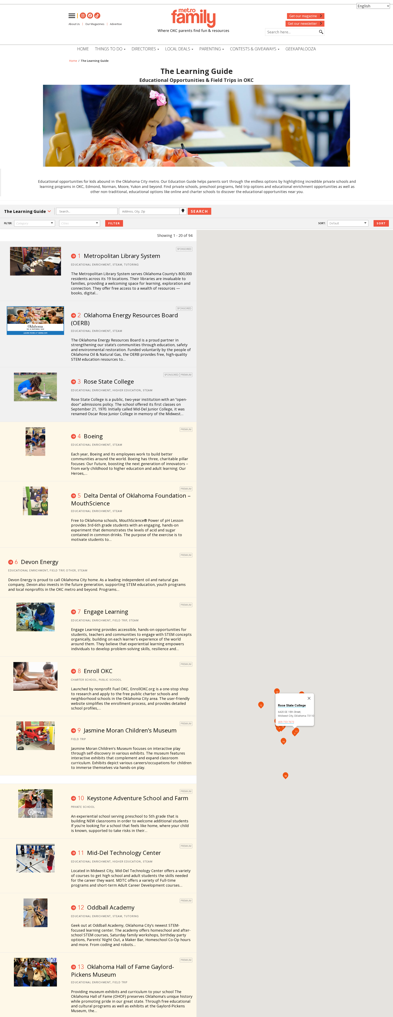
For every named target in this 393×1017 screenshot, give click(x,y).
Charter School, (84, 680)
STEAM (117, 331)
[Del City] (79, 234)
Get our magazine (303, 16)
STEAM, (118, 265)
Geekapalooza (301, 49)
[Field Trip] (34, 234)
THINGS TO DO (109, 49)
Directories (144, 49)
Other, (71, 571)
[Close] (309, 698)
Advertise (116, 24)
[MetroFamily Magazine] (193, 18)
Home (83, 49)
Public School (110, 680)
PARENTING (210, 49)
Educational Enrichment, (91, 265)
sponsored (184, 249)
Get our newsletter (303, 23)
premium (186, 374)
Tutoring (131, 265)
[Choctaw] (79, 230)
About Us (74, 24)
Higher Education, (127, 390)
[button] (34, 223)
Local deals (178, 49)
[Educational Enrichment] (34, 230)
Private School (83, 807)
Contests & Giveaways (253, 49)
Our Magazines (94, 24)
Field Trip (78, 739)
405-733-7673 (286, 721)
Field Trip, (57, 571)
